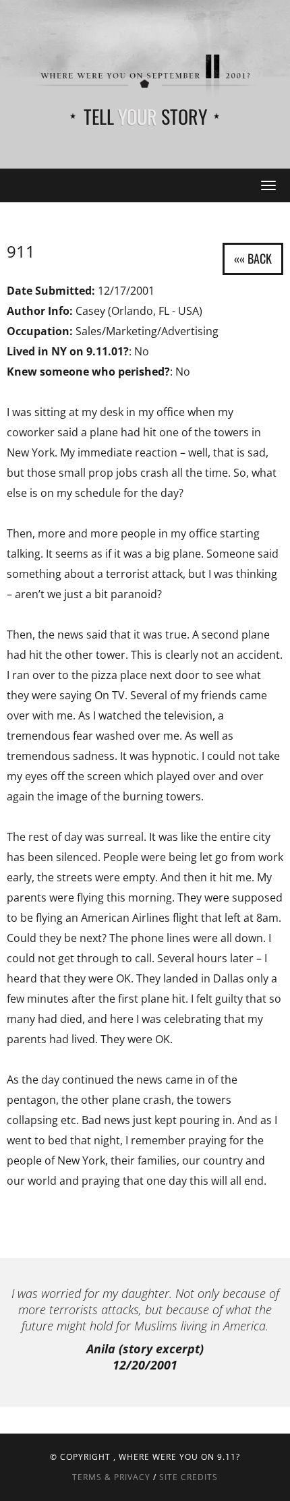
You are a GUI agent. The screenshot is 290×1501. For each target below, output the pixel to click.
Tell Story (145, 116)
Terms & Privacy (111, 1477)
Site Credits (188, 1477)
